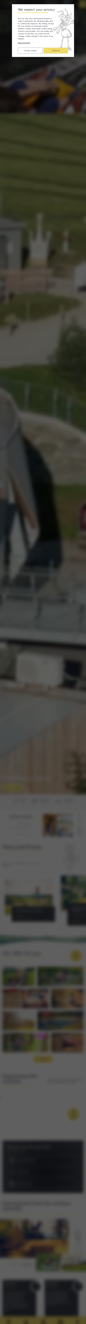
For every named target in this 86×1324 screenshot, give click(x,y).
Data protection (24, 43)
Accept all (56, 51)
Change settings (30, 51)
